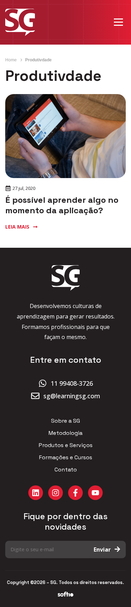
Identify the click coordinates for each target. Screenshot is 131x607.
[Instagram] (55, 492)
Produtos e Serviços (66, 445)
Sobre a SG (65, 420)
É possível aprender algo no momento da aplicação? (61, 205)
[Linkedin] (35, 492)
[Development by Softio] (65, 594)
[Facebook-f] (75, 492)
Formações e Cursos (65, 457)
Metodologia (65, 433)
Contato (65, 469)
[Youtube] (95, 492)
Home (11, 59)
